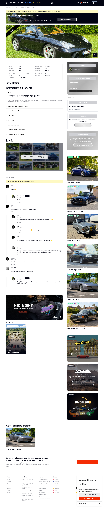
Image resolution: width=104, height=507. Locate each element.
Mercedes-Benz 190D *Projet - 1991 (76, 328)
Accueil (8, 479)
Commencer (83, 413)
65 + (95, 55)
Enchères (12, 7)
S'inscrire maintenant (87, 462)
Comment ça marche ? (67, 20)
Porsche (73, 91)
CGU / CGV (41, 496)
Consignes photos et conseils (27, 487)
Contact (40, 490)
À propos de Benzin (43, 479)
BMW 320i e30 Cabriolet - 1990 (75, 211)
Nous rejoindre (42, 488)
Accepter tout (89, 498)
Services (28, 3)
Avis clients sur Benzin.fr (45, 483)
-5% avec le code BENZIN (82, 383)
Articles (8, 488)
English (56, 479)
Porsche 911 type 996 (57, 11)
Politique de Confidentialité (42, 493)
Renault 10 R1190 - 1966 (73, 240)
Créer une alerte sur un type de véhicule (27, 484)
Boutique (9, 492)
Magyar (57, 492)
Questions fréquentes (27, 493)
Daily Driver (37, 3)
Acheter (13, 3)
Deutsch (57, 488)
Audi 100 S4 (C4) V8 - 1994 (74, 270)
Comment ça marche (27, 491)
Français (57, 481)
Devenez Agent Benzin (44, 481)
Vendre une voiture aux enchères (27, 499)
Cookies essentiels (89, 495)
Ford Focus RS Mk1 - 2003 (73, 182)
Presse (40, 486)
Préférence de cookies (44, 498)
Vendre (20, 3)
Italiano (57, 486)
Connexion (86, 3)
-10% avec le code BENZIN (83, 354)
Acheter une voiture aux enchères (27, 496)
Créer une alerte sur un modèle (27, 480)
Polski (56, 490)
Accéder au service (83, 145)
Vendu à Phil (70, 97)
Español (57, 483)
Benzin (7, 7)
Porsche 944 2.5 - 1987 (73, 299)
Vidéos (8, 490)
